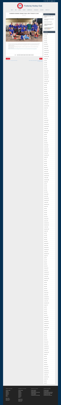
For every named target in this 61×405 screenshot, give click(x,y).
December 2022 (46, 124)
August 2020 (46, 181)
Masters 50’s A (8, 399)
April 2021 (45, 165)
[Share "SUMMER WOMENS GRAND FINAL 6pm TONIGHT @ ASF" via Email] (31, 55)
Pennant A (7, 392)
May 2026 (45, 40)
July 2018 (45, 233)
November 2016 (46, 274)
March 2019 (46, 216)
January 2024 (46, 97)
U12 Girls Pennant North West (48, 393)
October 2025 (46, 54)
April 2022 (45, 140)
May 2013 (45, 360)
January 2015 (46, 319)
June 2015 (45, 309)
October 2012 (46, 374)
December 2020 (46, 173)
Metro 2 (7, 396)
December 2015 (46, 296)
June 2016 (45, 284)
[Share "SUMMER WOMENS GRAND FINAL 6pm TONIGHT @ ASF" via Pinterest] (24, 55)
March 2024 (46, 93)
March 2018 (46, 241)
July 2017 (45, 257)
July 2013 (45, 356)
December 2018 (46, 222)
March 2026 (46, 44)
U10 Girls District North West (48, 395)
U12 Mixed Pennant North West (48, 392)
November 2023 (46, 101)
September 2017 (46, 253)
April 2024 (45, 91)
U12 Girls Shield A (46, 391)
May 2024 (45, 89)
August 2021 (46, 157)
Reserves (7, 391)
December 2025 (46, 50)
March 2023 (46, 118)
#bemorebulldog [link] (16, 48)
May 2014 (45, 335)
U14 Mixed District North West (35, 395)
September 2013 (46, 352)
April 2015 (45, 313)
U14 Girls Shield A (33, 394)
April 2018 (45, 239)
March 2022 (46, 142)
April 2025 (45, 66)
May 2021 (45, 163)
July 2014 (45, 331)
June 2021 (45, 161)
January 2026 (46, 48)
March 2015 (46, 315)
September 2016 (46, 278)
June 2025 (45, 62)
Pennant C (19, 394)
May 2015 (45, 311)
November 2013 (46, 348)
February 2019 (46, 218)
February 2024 (46, 95)
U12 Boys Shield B (46, 390)
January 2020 (46, 196)
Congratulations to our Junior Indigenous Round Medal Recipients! (48, 25)
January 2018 (46, 245)
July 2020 (45, 183)
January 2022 (46, 146)
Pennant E (19, 396)
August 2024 (46, 83)
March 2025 (46, 68)
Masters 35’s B (20, 400)
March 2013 (46, 364)
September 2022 (46, 130)
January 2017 (46, 270)
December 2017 (46, 247)
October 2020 (46, 177)
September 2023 (46, 105)
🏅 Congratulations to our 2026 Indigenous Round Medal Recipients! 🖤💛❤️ (48, 28)
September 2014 (46, 327)
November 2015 (46, 298)
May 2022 (45, 138)
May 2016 (45, 286)
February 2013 (46, 366)
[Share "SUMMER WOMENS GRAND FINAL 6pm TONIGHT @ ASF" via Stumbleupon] (29, 55)
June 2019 (45, 210)
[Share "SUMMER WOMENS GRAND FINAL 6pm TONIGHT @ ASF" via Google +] (21, 55)
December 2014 (46, 321)
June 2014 (45, 333)
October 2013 (46, 350)
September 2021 (46, 155)
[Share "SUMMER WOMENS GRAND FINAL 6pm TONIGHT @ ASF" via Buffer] (28, 55)
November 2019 (46, 200)
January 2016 (46, 294)
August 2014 (46, 329)
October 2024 (46, 79)
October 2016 (46, 276)
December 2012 (46, 370)
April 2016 (45, 288)
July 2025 (45, 60)
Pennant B (7, 393)
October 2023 (46, 103)
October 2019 (46, 202)
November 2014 (46, 323)
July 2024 (45, 85)
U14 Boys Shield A (33, 393)
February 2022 (46, 144)
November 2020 (46, 175)
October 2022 (46, 128)
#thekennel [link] (29, 48)
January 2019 (46, 220)
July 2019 (45, 208)
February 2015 (46, 317)
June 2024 (45, 87)
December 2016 (46, 272)
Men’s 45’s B (7, 398)
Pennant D (7, 394)
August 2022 (46, 132)
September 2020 (46, 179)
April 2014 (45, 337)
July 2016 (45, 282)
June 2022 (45, 136)
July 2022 (45, 134)
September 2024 (46, 81)
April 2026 (45, 42)
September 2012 (46, 376)
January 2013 (46, 368)
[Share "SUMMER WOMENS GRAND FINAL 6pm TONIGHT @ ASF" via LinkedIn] (26, 55)
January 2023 (46, 122)
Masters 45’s (20, 401)
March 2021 (46, 167)
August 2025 (46, 58)
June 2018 (45, 235)
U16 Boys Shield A (33, 390)
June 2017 (45, 259)
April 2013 (45, 362)
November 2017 (46, 249)
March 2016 (46, 290)
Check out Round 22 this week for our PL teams (49, 19)
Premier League (8, 390)
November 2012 (46, 372)
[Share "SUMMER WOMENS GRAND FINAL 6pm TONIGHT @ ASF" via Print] (33, 55)
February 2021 (46, 169)
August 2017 (46, 255)
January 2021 (46, 171)
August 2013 (46, 354)
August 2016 (46, 280)
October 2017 (46, 251)
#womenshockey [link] (25, 48)
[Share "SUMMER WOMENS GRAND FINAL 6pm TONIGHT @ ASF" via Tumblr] (23, 55)
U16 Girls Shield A (33, 391)
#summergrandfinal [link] (34, 48)
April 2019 (45, 214)
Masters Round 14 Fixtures (48, 21)
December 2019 (46, 198)
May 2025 (45, 64)
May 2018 (45, 237)
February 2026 (46, 46)
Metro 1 (7, 395)
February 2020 (46, 194)
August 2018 (46, 231)
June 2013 (45, 358)
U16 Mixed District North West (35, 392)
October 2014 (46, 325)
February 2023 (46, 120)
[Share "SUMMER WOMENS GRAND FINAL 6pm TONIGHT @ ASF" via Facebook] (18, 55)
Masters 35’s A (20, 399)
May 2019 (45, 212)
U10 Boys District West (47, 394)
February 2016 (46, 292)
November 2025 (46, 52)
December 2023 (46, 99)
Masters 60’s (7, 400)
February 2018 (46, 243)
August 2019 (46, 206)
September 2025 (46, 56)
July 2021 (45, 159)
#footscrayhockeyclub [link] (11, 48)
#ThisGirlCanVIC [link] (21, 48)
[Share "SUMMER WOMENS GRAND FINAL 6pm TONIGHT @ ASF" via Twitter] (19, 55)
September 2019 (46, 204)
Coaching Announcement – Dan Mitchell (48, 16)
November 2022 (46, 126)
